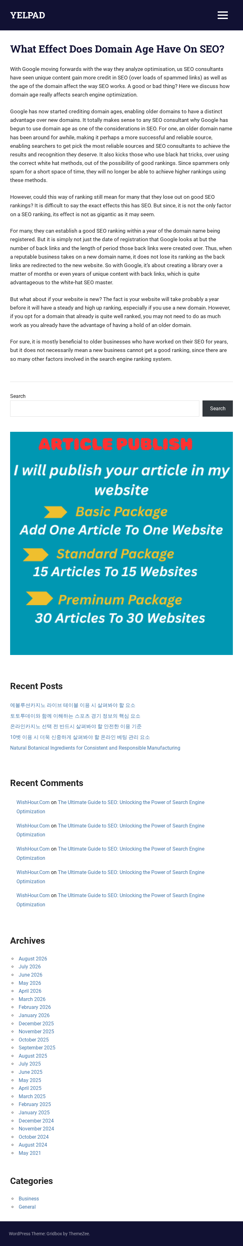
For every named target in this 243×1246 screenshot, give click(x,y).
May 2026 (30, 983)
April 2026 (30, 991)
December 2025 (36, 1024)
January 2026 (34, 1015)
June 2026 (30, 975)
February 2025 (35, 1104)
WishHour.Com (33, 802)
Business (29, 1199)
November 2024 (36, 1129)
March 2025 (32, 1096)
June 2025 (30, 1072)
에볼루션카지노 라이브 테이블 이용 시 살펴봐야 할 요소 (72, 705)
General (27, 1207)
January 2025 (34, 1113)
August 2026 (33, 959)
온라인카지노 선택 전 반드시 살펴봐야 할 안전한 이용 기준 (76, 726)
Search (18, 396)
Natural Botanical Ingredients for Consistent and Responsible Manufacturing (95, 748)
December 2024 (36, 1121)
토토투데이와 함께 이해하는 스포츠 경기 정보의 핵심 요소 (75, 716)
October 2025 (34, 1040)
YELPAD (27, 15)
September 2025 (37, 1048)
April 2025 (30, 1088)
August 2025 (33, 1056)
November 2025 (36, 1032)
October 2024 (34, 1137)
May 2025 (30, 1080)
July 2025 (30, 1064)
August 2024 (33, 1145)
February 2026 (35, 1007)
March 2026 (32, 999)
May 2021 (30, 1153)
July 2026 (30, 967)
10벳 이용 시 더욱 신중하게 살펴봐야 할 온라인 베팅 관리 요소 (80, 737)
